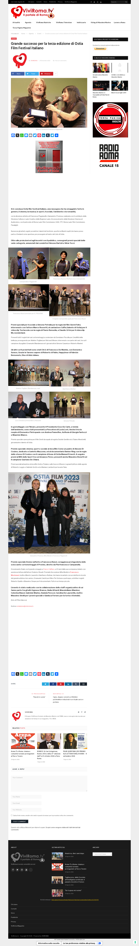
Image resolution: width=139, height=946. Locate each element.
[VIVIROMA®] (32, 11)
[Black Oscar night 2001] (119, 85)
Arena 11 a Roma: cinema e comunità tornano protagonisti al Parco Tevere (22, 754)
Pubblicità (52, 2)
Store (45, 2)
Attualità (16, 22)
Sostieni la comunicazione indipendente (106, 45)
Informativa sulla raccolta (48, 943)
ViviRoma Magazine (71, 2)
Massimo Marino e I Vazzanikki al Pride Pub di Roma (101, 95)
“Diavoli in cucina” (39, 697)
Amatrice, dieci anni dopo (74, 853)
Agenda (28, 22)
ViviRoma (34, 60)
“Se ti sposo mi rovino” (73, 890)
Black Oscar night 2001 (118, 93)
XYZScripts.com (80, 939)
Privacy (60, 2)
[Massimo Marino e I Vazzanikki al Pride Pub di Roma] (101, 85)
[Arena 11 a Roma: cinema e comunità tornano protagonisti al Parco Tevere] (23, 741)
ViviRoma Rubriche (43, 22)
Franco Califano (49, 569)
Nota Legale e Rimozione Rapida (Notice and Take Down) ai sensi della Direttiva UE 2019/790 (75, 899)
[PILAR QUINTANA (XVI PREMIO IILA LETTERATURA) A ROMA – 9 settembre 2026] (75, 741)
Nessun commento (60, 60)
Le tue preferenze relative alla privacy (79, 943)
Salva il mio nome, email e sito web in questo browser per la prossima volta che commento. (43, 815)
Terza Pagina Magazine (22, 28)
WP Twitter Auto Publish (61, 939)
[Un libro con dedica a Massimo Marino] (119, 68)
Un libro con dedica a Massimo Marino (118, 76)
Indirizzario (81, 22)
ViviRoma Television (64, 22)
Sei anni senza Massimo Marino (100, 76)
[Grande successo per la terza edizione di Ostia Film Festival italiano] (49, 103)
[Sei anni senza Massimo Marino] (101, 68)
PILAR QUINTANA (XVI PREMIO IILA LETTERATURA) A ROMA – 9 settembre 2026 (75, 754)
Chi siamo (31, 2)
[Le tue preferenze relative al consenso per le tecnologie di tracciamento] (135, 942)
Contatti (38, 2)
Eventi (14, 38)
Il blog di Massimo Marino (101, 22)
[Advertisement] (49, 189)
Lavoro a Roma (119, 22)
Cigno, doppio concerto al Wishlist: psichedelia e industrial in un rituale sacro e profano (68, 700)
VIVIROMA (45, 936)
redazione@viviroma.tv (25, 606)
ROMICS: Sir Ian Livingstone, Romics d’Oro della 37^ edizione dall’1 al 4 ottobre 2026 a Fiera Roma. (48, 755)
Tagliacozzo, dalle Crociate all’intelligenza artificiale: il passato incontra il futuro (75, 879)
